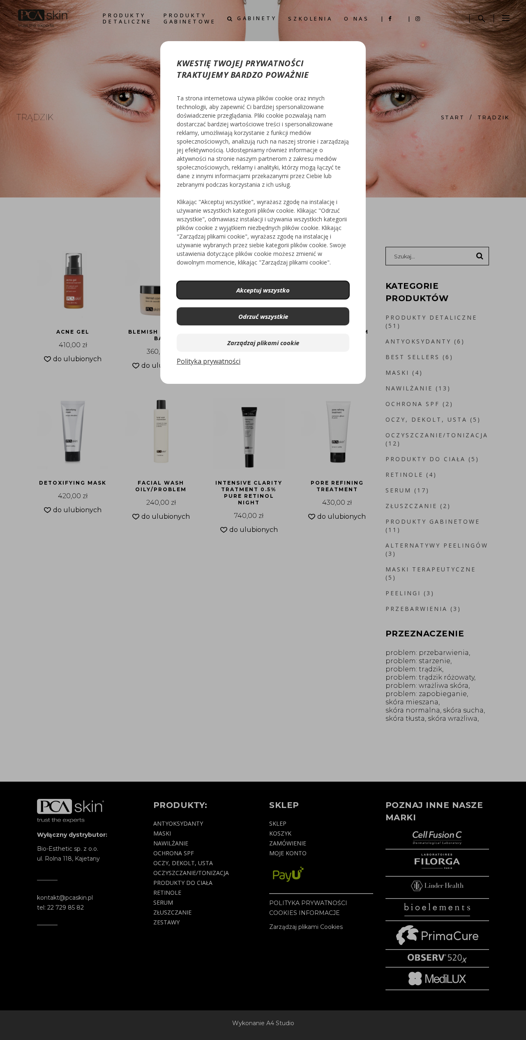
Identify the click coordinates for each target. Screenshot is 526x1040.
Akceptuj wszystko (263, 290)
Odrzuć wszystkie (263, 316)
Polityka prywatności (208, 361)
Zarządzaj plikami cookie (263, 343)
